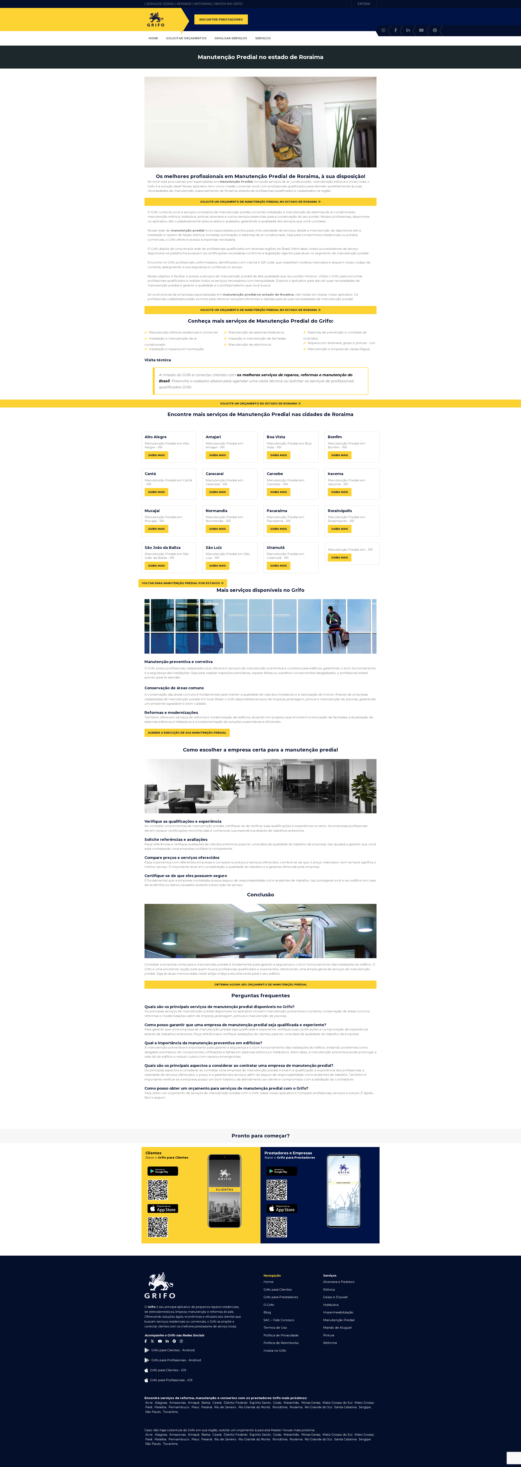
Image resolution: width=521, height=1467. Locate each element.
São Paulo (153, 1412)
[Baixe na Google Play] (163, 1167)
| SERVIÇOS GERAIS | (160, 4)
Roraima (296, 1407)
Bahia (205, 1403)
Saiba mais (156, 455)
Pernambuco (179, 1407)
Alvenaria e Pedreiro (339, 1282)
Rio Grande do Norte (254, 1407)
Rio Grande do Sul (318, 1407)
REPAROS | (185, 4)
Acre (149, 1403)
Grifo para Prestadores (281, 1297)
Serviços (263, 38)
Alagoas (161, 1403)
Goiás (277, 1403)
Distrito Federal (235, 1403)
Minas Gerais (310, 1403)
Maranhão (291, 1403)
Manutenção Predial (339, 1320)
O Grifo (269, 1305)
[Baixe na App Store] (163, 1204)
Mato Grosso (364, 1403)
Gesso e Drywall (335, 1297)
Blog (267, 1312)
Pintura (328, 1335)
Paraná (206, 1407)
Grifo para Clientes (278, 1289)
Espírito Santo (260, 1403)
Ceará (216, 1403)
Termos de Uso (275, 1327)
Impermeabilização (338, 1312)
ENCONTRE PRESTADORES (221, 19)
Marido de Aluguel (337, 1327)
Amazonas (177, 1403)
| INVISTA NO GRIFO (227, 4)
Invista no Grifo (275, 1350)
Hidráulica (330, 1305)
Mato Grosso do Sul (337, 1403)
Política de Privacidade (281, 1335)
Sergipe (365, 1407)
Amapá (193, 1403)
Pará (148, 1407)
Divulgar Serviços (231, 38)
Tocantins (170, 1412)
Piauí (195, 1407)
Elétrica (329, 1289)
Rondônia (280, 1407)
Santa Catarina (345, 1407)
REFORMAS (203, 4)
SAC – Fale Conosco (279, 1320)
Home (153, 38)
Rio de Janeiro (225, 1407)
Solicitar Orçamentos (186, 38)
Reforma (330, 1343)
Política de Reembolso (281, 1343)
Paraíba (160, 1407)
